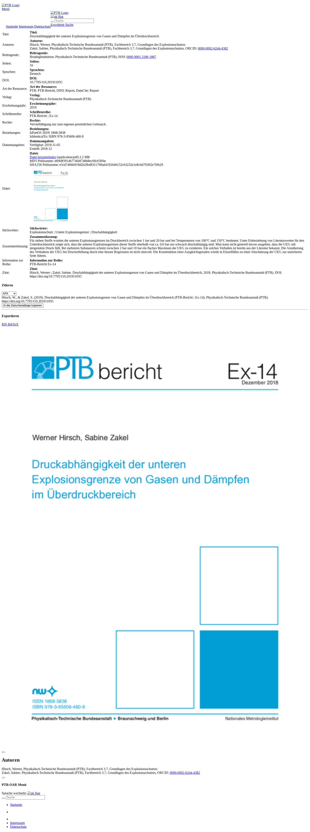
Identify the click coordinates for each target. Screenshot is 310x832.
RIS (5, 324)
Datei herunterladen (43, 157)
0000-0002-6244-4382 (213, 48)
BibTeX (13, 324)
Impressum (26, 26)
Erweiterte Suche (62, 25)
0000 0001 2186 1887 (141, 57)
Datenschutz (42, 26)
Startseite (12, 26)
